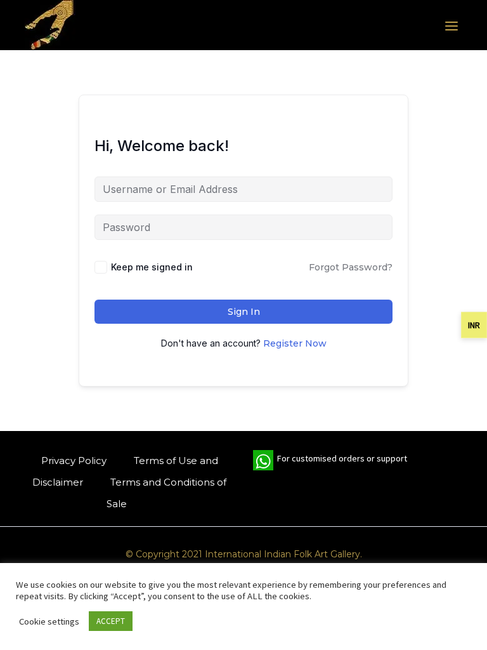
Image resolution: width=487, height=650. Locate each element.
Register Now (295, 343)
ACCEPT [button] (110, 621)
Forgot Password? (351, 267)
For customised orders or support (330, 461)
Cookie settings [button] (49, 621)
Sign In (244, 311)
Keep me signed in (152, 267)
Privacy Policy (74, 460)
